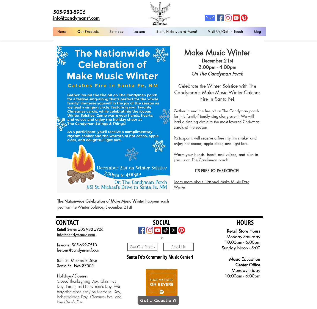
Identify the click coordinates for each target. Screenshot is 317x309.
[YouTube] (236, 17)
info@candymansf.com (76, 234)
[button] (116, 31)
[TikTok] (165, 230)
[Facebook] (220, 17)
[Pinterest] (244, 17)
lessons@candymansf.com (78, 250)
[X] (173, 230)
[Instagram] (228, 17)
